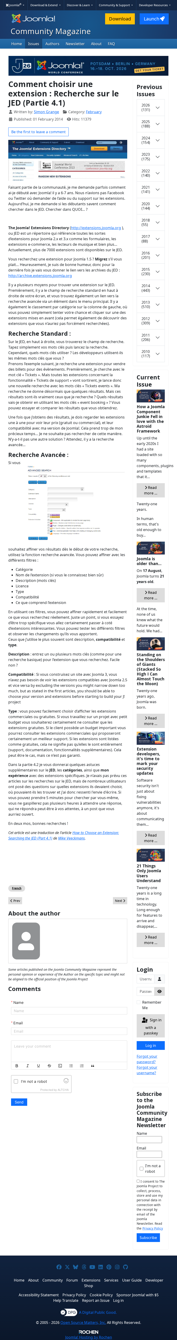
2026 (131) (146, 107)
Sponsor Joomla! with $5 (137, 1294)
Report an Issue (95, 1300)
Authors (52, 43)
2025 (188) (146, 124)
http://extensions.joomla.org (96, 227)
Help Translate (65, 1300)
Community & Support (115, 5)
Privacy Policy (152, 1228)
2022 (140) (146, 173)
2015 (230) (146, 271)
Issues (33, 43)
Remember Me (152, 1005)
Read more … (150, 490)
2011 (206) (146, 337)
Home (16, 43)
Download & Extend (44, 5)
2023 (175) (146, 156)
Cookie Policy (101, 1294)
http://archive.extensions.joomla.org (40, 275)
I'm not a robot (153, 1168)
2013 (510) (146, 304)
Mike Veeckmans (71, 838)
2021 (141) (146, 189)
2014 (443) (146, 288)
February (94, 111)
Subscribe (148, 1237)
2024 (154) (146, 140)
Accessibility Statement (39, 1294)
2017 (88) (146, 238)
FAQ (111, 43)
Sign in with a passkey (153, 1026)
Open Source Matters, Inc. (83, 1322)
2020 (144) (146, 206)
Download (120, 19)
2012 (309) (146, 321)
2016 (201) (146, 255)
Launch (151, 19)
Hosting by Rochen (88, 1337)
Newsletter (75, 43)
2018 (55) (146, 222)
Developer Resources (153, 5)
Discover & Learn (79, 5)
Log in (150, 1045)
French (16, 888)
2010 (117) (146, 353)
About (96, 43)
